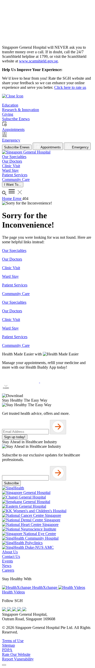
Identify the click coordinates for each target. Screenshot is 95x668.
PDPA (7, 650)
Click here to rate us (70, 87)
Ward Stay (10, 276)
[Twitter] (19, 610)
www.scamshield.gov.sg (38, 61)
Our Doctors (12, 259)
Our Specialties (14, 250)
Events (7, 561)
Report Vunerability (18, 659)
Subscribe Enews (17, 147)
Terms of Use (13, 641)
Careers (8, 570)
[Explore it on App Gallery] (20, 391)
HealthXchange (44, 587)
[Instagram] (14, 610)
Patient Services (14, 285)
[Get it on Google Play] (58, 381)
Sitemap (8, 645)
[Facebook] (4, 610)
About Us (10, 552)
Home (7, 198)
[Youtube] (9, 610)
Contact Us (11, 556)
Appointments (50, 147)
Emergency (80, 147)
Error (17, 198)
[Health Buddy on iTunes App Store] (21, 381)
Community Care (16, 294)
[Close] (4, 665)
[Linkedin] (24, 610)
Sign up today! (14, 437)
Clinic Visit (11, 268)
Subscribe (11, 483)
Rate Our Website (16, 654)
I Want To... (12, 184)
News (6, 565)
